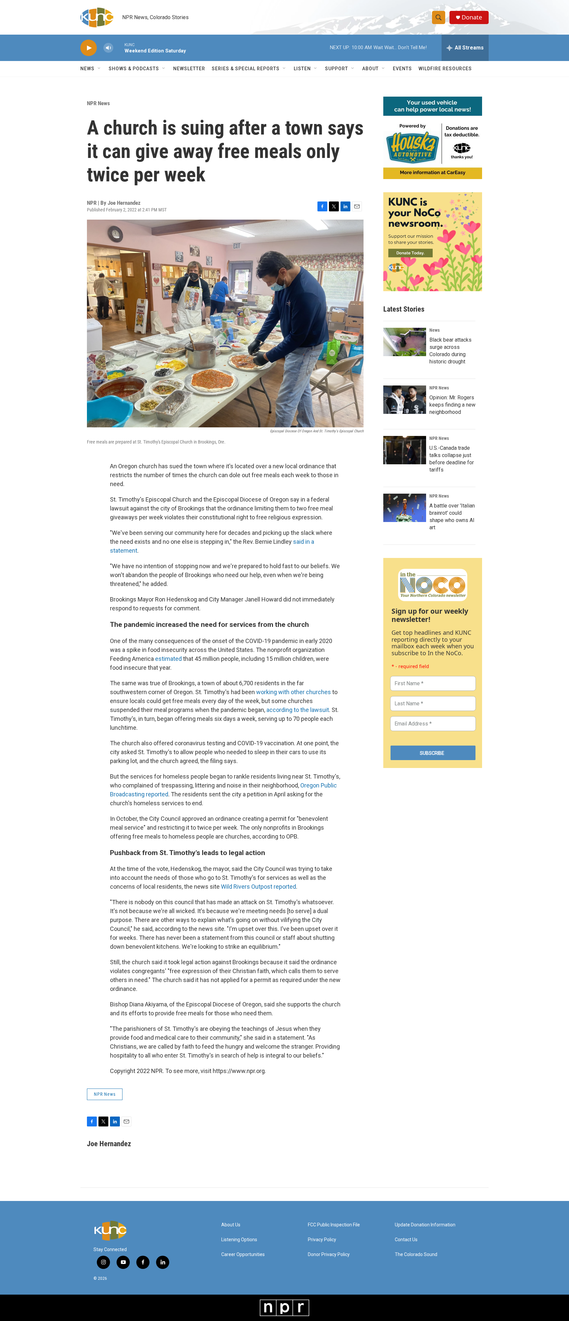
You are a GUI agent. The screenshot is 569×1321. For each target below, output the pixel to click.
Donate (472, 17)
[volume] (108, 48)
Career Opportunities (243, 1254)
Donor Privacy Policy (329, 1254)
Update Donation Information (425, 1224)
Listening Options (239, 1239)
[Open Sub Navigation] (99, 68)
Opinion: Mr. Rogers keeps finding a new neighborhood (452, 404)
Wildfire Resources (445, 68)
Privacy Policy (322, 1239)
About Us (230, 1224)
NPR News (98, 103)
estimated (168, 658)
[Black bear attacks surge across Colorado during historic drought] (404, 342)
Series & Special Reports (246, 68)
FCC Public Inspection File (334, 1224)
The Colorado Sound (416, 1254)
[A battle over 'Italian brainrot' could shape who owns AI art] (404, 508)
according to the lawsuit (297, 709)
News (434, 330)
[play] (88, 48)
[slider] (119, 47)
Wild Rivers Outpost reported (258, 886)
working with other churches (293, 692)
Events (402, 68)
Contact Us (406, 1239)
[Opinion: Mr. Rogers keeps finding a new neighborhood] (404, 399)
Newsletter (189, 68)
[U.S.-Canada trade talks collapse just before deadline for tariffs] (404, 450)
